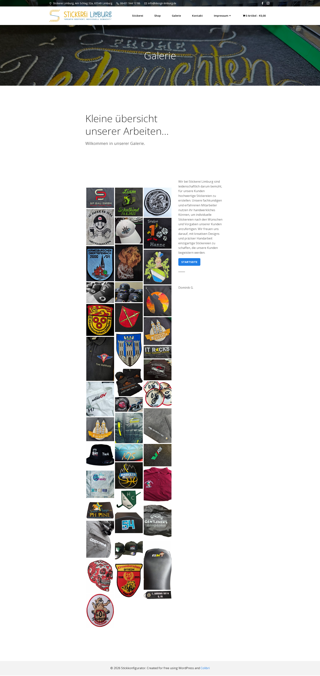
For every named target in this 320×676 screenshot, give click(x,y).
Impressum (221, 15)
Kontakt (197, 15)
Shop (157, 15)
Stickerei (137, 15)
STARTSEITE (189, 262)
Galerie (176, 15)
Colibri (205, 668)
